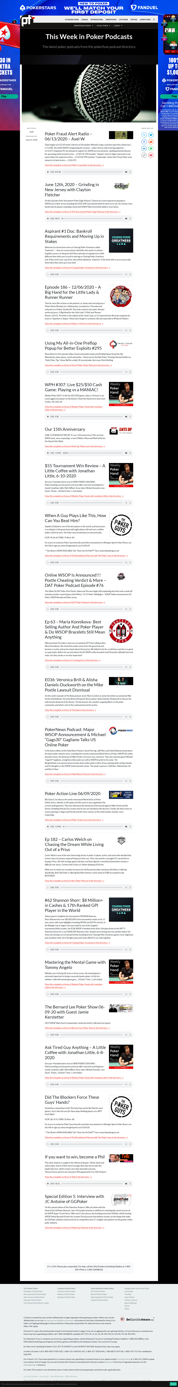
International (97, 20)
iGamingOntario (30, 1365)
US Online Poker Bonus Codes (36, 1303)
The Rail (133, 20)
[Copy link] (144, 155)
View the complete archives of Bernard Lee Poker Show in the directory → (77, 1028)
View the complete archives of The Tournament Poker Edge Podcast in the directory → (82, 211)
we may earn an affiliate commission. (59, 1320)
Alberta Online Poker (66, 1294)
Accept (173, 1384)
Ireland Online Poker (99, 1300)
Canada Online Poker (66, 1288)
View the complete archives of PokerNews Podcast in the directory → (75, 774)
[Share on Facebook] (144, 141)
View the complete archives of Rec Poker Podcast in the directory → (74, 881)
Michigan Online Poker (33, 1291)
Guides (117, 26)
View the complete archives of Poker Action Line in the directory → (74, 820)
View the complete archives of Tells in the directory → (68, 1177)
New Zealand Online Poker (102, 1297)
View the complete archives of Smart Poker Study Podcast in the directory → (78, 365)
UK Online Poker (98, 1291)
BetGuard (109, 1362)
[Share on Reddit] (151, 141)
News (126, 1308)
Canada (84, 20)
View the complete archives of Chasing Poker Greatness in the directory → (77, 267)
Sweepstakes (111, 20)
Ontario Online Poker (66, 1291)
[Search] (154, 19)
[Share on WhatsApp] (151, 148)
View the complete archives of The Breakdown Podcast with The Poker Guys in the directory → (86, 555)
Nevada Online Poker (32, 1300)
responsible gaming (56, 1376)
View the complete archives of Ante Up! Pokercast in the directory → (75, 446)
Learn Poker (145, 20)
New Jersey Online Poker (34, 1297)
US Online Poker (72, 20)
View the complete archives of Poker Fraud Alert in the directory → (74, 165)
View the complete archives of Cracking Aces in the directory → (73, 660)
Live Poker (123, 20)
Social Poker (102, 26)
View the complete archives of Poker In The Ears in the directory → (74, 323)
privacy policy (44, 1376)
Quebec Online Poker (66, 1297)
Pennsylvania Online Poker (35, 1294)
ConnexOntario (123, 1359)
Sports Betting (130, 1303)
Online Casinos (130, 1300)
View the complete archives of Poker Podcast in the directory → (75, 602)
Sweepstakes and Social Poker (136, 1288)
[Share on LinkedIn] (144, 148)
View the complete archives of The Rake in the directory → (70, 710)
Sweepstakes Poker (82, 26)
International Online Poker (102, 1288)
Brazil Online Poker (99, 1294)
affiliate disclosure (71, 1376)
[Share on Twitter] (144, 135)
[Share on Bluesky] (151, 135)
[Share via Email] (151, 155)
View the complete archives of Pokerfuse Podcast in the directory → (74, 1227)
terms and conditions (31, 1376)
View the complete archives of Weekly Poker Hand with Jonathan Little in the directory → (84, 496)
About (127, 1306)
